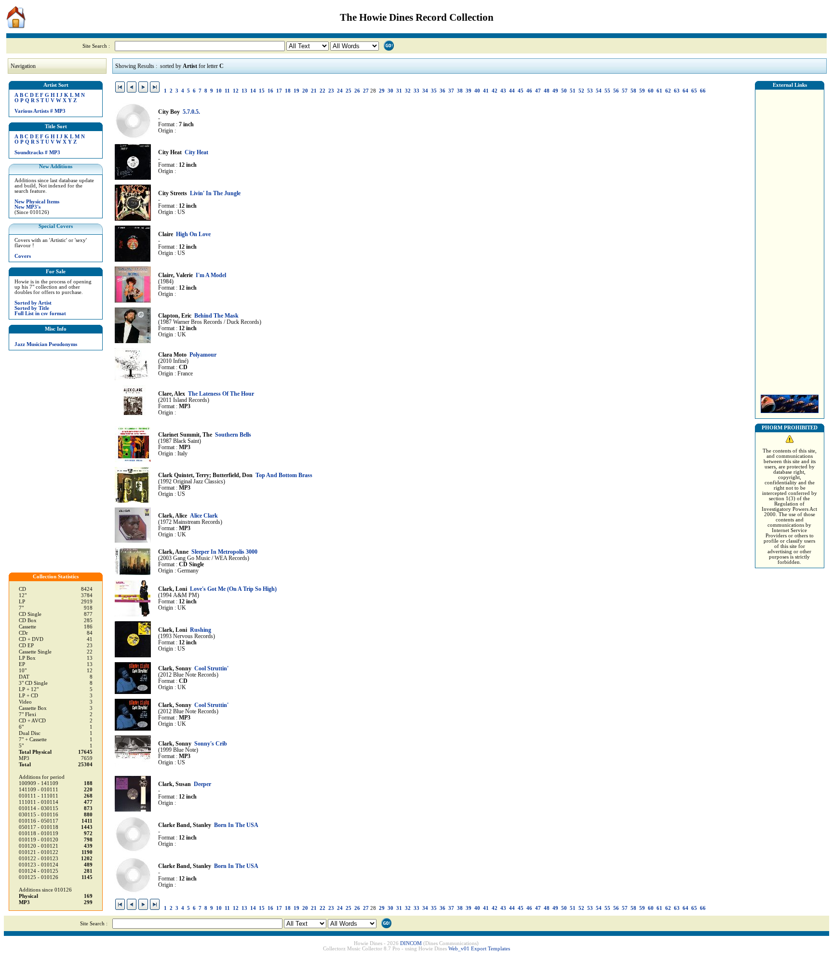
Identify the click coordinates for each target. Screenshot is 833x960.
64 (685, 90)
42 (494, 90)
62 (668, 90)
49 (555, 90)
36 (442, 90)
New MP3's (27, 207)
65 (694, 90)
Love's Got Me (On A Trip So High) (233, 589)
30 (390, 90)
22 (322, 90)
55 (607, 90)
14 (253, 90)
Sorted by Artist (33, 303)
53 (590, 90)
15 (262, 90)
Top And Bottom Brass (283, 475)
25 (348, 90)
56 (616, 90)
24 (340, 90)
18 (288, 90)
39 (468, 90)
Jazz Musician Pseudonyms (45, 344)
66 (703, 90)
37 (451, 90)
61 (659, 90)
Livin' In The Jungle (215, 193)
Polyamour (202, 355)
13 (244, 90)
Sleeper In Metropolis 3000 (224, 552)
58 (633, 90)
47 (538, 90)
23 (331, 90)
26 (357, 90)
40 (477, 90)
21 (314, 90)
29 (382, 90)
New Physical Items (36, 201)
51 (573, 90)
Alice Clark (204, 516)
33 (416, 90)
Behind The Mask (216, 316)
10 (219, 90)
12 (236, 90)
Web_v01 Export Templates (479, 948)
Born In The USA (236, 825)
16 (270, 90)
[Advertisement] (790, 239)
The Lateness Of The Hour (221, 394)
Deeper (202, 784)
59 (642, 90)
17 (279, 90)
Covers (22, 256)
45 (521, 90)
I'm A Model (211, 275)
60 (651, 90)
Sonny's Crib (210, 744)
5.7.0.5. (191, 112)
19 (296, 90)
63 (677, 90)
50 (564, 90)
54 (599, 90)
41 (486, 90)
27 (366, 90)
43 (503, 90)
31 (399, 90)
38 (460, 90)
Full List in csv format (40, 313)
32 (408, 90)
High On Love (193, 234)
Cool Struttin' (211, 669)
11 (227, 90)
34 (425, 90)
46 (529, 90)
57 (625, 90)
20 (305, 90)
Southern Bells (233, 435)
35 (434, 90)
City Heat (196, 152)
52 (581, 90)
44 (512, 90)
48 (547, 90)
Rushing (200, 630)
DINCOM (411, 943)
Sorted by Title (31, 308)
